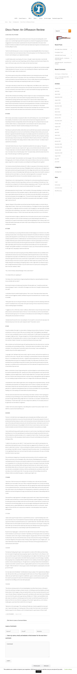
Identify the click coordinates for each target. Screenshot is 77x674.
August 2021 (57, 126)
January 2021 (58, 141)
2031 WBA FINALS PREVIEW (61, 49)
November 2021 (58, 120)
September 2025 (58, 97)
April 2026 (57, 91)
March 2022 (57, 111)
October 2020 (58, 150)
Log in (56, 182)
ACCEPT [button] (39, 671)
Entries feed (57, 185)
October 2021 (58, 123)
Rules (35, 18)
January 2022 (58, 117)
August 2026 (57, 88)
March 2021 (57, 135)
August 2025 (57, 100)
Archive (40, 18)
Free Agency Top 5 (59, 52)
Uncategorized (10, 614)
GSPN (16, 18)
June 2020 (57, 161)
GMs (30, 18)
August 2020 (57, 156)
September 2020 (58, 153)
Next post (46, 665)
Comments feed (58, 188)
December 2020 (58, 144)
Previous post (37, 665)
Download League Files (57, 18)
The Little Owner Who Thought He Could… (62, 77)
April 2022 (57, 109)
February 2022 (58, 114)
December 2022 (58, 106)
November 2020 (58, 147)
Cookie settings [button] (68, 669)
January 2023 (58, 103)
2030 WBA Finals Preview (60, 55)
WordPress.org (58, 190)
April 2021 (57, 132)
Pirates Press (65, 74)
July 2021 (57, 129)
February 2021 (58, 138)
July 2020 (57, 158)
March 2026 (57, 94)
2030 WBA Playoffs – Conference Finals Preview (62, 59)
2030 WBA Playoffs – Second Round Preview (63, 63)
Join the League (47, 18)
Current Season (22, 18)
